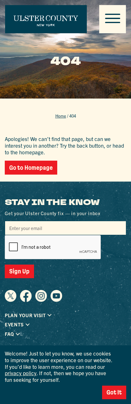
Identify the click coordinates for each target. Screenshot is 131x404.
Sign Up (19, 271)
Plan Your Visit (25, 315)
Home (60, 116)
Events (14, 324)
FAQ (9, 334)
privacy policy (21, 372)
